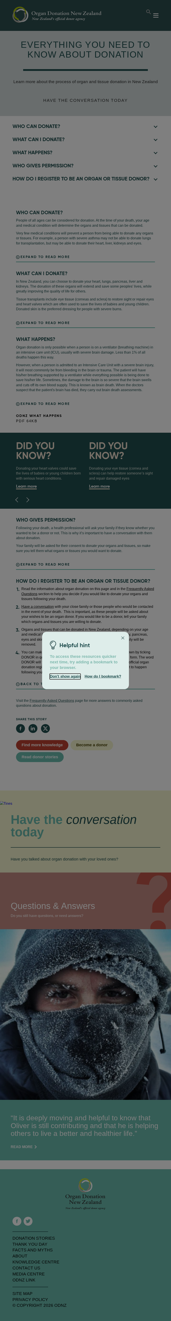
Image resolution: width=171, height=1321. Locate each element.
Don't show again (65, 676)
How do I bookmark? (103, 676)
